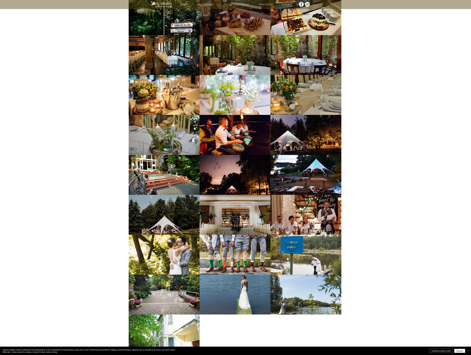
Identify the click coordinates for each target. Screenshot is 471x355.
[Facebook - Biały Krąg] (301, 4)
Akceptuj (459, 351)
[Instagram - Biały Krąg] (307, 4)
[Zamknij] (468, 351)
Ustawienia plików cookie (441, 351)
